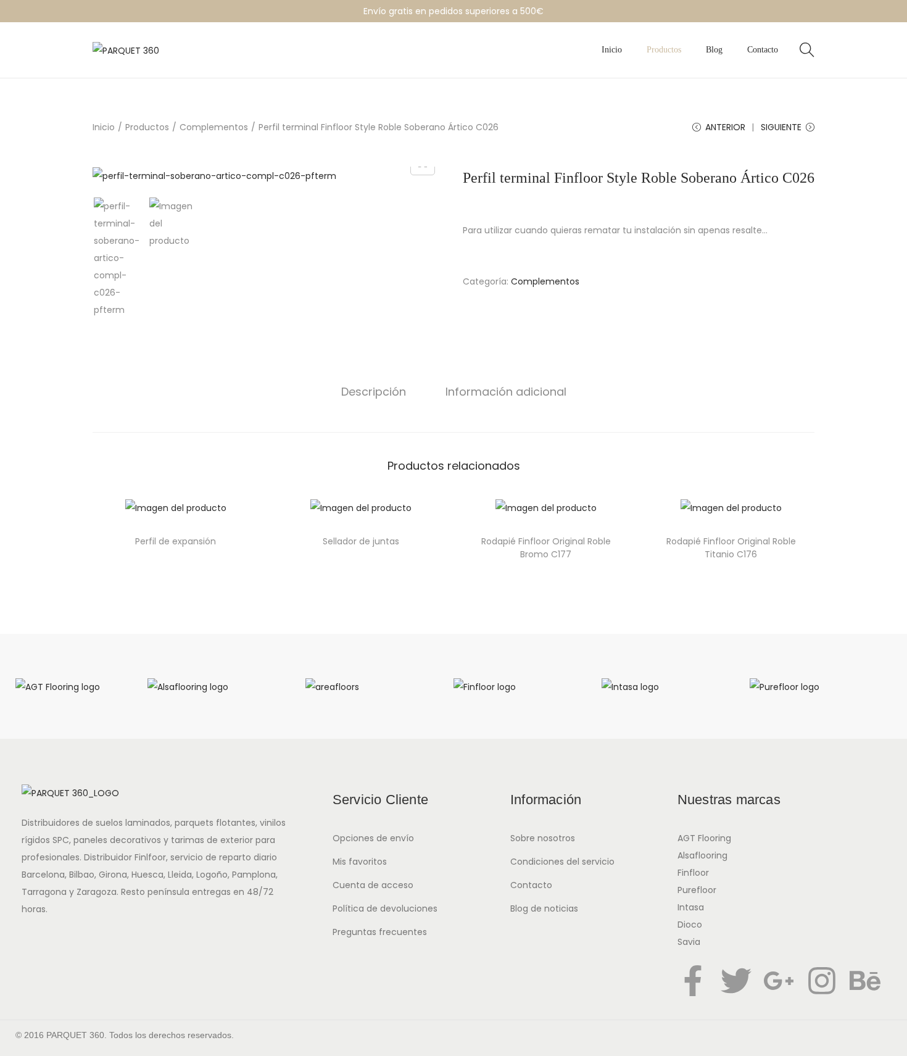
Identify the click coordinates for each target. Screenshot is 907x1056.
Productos (147, 127)
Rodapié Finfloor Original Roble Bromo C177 (546, 547)
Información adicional (505, 391)
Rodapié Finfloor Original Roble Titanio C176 (731, 547)
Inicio (104, 127)
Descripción (373, 391)
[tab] (373, 392)
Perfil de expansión (175, 541)
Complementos (214, 127)
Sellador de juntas (361, 541)
